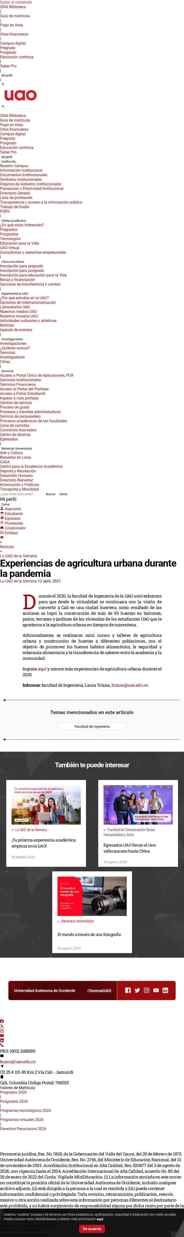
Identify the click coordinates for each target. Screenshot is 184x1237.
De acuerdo (92, 1229)
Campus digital (13, 43)
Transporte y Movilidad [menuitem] (19, 489)
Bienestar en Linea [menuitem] (15, 457)
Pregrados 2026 (13, 1092)
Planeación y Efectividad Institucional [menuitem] (31, 188)
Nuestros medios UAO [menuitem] (18, 311)
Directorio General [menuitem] (15, 193)
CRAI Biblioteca (13, 7)
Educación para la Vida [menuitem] (19, 243)
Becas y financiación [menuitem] (17, 279)
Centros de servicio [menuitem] (16, 402)
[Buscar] (3, 84)
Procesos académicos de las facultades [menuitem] (33, 421)
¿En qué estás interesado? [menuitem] (22, 225)
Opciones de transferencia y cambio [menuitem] (30, 284)
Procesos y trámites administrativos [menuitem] (30, 412)
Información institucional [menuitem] (21, 170)
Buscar (50, 494)
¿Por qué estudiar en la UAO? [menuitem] (24, 298)
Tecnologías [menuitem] (10, 238)
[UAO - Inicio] (20, 102)
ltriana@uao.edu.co (129, 685)
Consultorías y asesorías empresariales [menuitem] (33, 252)
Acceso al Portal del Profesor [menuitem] (24, 389)
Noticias (7, 547)
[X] (2, 1026)
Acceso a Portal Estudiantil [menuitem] (22, 393)
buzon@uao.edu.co (17, 1061)
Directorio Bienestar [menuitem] (16, 480)
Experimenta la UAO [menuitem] (14, 293)
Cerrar (63, 494)
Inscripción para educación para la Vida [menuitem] (33, 275)
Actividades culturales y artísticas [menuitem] (28, 320)
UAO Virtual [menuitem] (9, 248)
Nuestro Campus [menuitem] (14, 166)
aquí (42, 669)
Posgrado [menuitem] (8, 52)
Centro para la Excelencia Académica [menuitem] (31, 466)
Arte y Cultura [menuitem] (11, 453)
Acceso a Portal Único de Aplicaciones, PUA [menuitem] (36, 375)
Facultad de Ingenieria (92, 726)
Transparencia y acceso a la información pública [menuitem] (41, 202)
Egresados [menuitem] (9, 439)
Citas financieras (14, 34)
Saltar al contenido (16, 2)
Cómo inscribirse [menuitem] (12, 262)
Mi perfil (6, 75)
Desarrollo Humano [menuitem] (16, 475)
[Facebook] (2, 1022)
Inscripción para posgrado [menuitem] (22, 270)
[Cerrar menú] (1, 112)
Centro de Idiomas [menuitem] (15, 434)
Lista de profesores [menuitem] (16, 197)
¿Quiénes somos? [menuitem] (15, 348)
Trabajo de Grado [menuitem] (14, 207)
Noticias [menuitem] (7, 325)
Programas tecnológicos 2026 (25, 1110)
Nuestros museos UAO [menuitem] (19, 316)
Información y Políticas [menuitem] (19, 484)
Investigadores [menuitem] (12, 357)
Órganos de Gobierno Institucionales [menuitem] (30, 184)
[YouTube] (2, 1036)
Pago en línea (11, 25)
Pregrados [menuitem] (8, 229)
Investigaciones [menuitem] (12, 339)
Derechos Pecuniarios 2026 (23, 1128)
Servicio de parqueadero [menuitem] (20, 416)
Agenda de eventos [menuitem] (16, 330)
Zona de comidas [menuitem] (14, 425)
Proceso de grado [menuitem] (14, 407)
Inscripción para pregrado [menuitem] (21, 266)
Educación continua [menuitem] (17, 57)
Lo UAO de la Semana (18, 556)
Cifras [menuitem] (5, 361)
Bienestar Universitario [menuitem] (16, 448)
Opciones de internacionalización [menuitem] (28, 302)
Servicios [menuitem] (7, 352)
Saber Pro (8, 66)
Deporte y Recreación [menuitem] (18, 471)
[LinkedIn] (2, 1041)
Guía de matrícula (15, 16)
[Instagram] (2, 1031)
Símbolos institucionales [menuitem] (21, 179)
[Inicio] (2, 537)
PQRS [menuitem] (5, 211)
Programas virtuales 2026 (22, 1119)
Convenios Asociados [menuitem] (18, 430)
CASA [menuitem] (5, 462)
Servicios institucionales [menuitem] (20, 380)
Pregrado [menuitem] (7, 48)
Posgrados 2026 (14, 1101)
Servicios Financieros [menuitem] (18, 384)
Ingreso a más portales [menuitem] (19, 398)
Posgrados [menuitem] (9, 234)
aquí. (100, 1219)
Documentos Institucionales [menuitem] (23, 175)
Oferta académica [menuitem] (13, 221)
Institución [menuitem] (8, 161)
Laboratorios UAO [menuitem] (15, 307)
